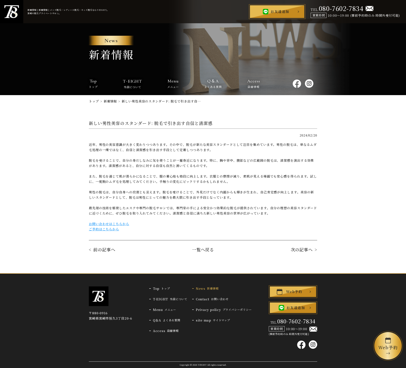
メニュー (173, 83)
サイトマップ (213, 320)
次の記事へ (302, 249)
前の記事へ (104, 249)
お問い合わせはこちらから (109, 224)
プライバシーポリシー (224, 309)
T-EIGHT (202, 364)
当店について (132, 83)
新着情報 (110, 101)
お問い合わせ (212, 299)
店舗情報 (253, 83)
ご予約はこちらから (104, 229)
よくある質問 (213, 83)
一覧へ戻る (203, 249)
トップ (93, 83)
